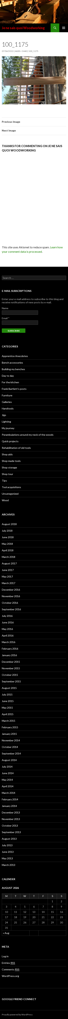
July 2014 (7, 766)
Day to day (8, 375)
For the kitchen (10, 382)
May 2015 (7, 707)
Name (5, 308)
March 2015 (8, 720)
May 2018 (7, 543)
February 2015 (10, 727)
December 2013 (11, 812)
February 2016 (10, 648)
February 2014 (10, 799)
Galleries (7, 401)
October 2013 (10, 825)
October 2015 (10, 674)
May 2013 (7, 858)
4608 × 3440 (21, 51)
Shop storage (9, 467)
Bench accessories (12, 362)
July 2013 (7, 845)
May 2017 (7, 576)
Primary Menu (63, 27)
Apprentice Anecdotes (15, 356)
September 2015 (11, 681)
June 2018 (8, 537)
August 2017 (9, 563)
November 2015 (11, 668)
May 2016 (7, 628)
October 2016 (10, 602)
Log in (5, 956)
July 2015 (7, 694)
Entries (8, 962)
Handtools (8, 408)
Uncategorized (10, 493)
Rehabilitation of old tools (16, 447)
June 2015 (8, 701)
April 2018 (7, 550)
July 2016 (7, 615)
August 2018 (9, 524)
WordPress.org (10, 975)
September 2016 (11, 609)
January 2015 (9, 733)
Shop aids (7, 454)
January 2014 (9, 805)
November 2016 (11, 596)
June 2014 (8, 773)
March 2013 (8, 864)
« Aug (6, 933)
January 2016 (9, 655)
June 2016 (8, 622)
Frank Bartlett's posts (14, 388)
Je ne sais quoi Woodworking (23, 28)
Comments (10, 969)
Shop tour (7, 474)
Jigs (4, 415)
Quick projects (10, 441)
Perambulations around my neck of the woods (27, 434)
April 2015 (7, 714)
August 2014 (9, 760)
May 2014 (7, 779)
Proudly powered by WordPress (17, 1014)
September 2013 (11, 832)
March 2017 (8, 583)
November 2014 (11, 740)
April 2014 (7, 786)
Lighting (6, 421)
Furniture (7, 395)
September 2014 (11, 753)
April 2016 (7, 635)
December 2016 (11, 589)
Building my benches (13, 369)
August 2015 (9, 687)
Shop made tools (11, 460)
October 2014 (10, 746)
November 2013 (11, 819)
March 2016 (8, 642)
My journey (8, 428)
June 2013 (8, 851)
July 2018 (7, 530)
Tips (4, 480)
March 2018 (8, 556)
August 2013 (9, 838)
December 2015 (11, 661)
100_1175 (33, 51)
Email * (5, 318)
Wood (5, 500)
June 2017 (8, 569)
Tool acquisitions (11, 487)
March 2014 (8, 792)
